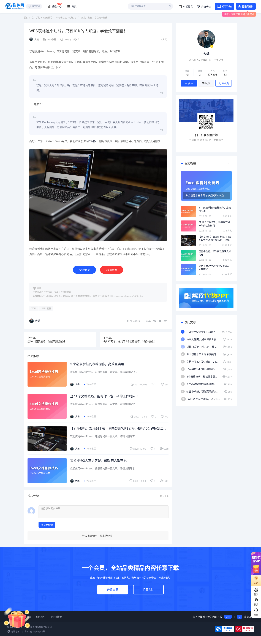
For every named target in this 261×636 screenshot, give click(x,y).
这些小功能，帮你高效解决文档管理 (215, 253)
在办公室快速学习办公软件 (201, 331)
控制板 (92, 141)
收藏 (86, 269)
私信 (207, 83)
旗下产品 (36, 6)
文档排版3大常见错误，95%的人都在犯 (98, 460)
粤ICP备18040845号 (35, 631)
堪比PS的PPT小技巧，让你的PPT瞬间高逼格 (203, 346)
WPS (33, 308)
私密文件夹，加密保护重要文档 (202, 339)
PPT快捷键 (56, 616)
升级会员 (206, 6)
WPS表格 (46, 308)
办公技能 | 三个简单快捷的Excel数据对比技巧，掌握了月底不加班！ (203, 354)
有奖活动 (188, 6)
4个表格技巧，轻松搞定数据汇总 (202, 376)
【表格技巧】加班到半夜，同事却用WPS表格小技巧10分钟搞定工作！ (119, 428)
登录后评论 (47, 524)
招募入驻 (227, 6)
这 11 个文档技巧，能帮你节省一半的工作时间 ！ (105, 396)
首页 (26, 17)
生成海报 (135, 320)
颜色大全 (40, 616)
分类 (74, 6)
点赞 (113, 269)
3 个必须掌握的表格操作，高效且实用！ (98, 364)
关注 (190, 83)
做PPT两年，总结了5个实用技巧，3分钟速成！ (129, 341)
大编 (36, 39)
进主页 (225, 83)
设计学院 (35, 17)
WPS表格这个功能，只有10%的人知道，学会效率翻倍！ (204, 398)
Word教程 (47, 17)
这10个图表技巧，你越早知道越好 (46, 341)
